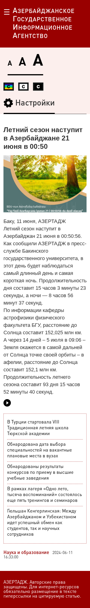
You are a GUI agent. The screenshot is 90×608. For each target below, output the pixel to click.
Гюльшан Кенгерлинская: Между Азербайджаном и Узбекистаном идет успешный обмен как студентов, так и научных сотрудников (41, 523)
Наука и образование (26, 553)
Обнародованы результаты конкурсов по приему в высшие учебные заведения (40, 473)
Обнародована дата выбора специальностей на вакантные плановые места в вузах (39, 450)
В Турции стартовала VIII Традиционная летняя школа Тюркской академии (38, 428)
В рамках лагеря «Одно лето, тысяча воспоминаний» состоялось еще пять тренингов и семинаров (44, 495)
